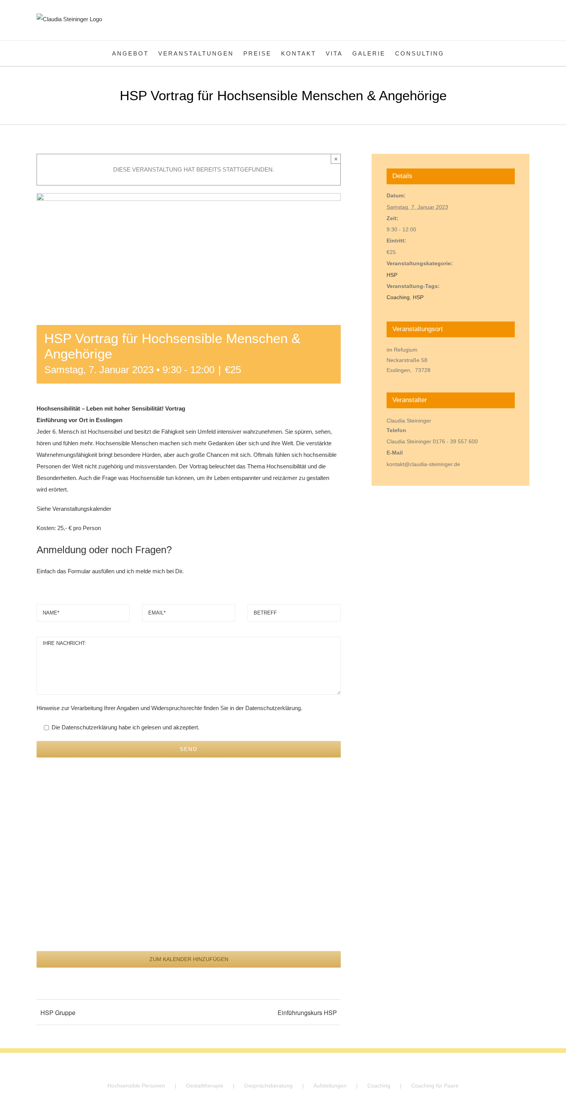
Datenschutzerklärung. (273, 708)
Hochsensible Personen (136, 1085)
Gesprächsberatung (268, 1085)
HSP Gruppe (57, 1012)
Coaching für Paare (435, 1085)
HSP (392, 275)
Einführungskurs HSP (307, 1012)
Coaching (398, 297)
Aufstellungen (330, 1085)
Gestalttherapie (204, 1085)
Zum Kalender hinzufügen (188, 959)
